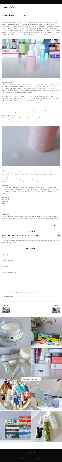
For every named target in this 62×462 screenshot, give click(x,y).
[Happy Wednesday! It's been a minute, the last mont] (46, 394)
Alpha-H (4, 203)
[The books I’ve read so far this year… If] (15, 426)
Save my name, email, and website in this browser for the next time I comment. (23, 292)
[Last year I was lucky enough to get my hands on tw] (15, 363)
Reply (58, 235)
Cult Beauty (5, 201)
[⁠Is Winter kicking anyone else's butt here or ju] (15, 332)
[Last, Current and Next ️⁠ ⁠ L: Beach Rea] (46, 332)
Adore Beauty (5, 199)
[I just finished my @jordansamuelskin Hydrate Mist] (46, 426)
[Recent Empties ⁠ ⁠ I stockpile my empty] (15, 394)
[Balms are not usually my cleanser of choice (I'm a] (46, 363)
